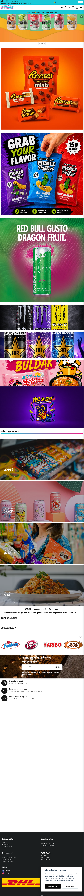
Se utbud (9, 475)
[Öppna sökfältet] (69, 7)
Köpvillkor (5, 844)
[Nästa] (47, 43)
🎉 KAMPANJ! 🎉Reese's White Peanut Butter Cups (42, 12)
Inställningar (70, 886)
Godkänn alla (52, 886)
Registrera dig (45, 857)
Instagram (8, 873)
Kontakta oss (6, 849)
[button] (55, 2)
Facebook (8, 870)
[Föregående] (36, 43)
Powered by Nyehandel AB (42, 895)
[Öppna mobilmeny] (81, 7)
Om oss (4, 842)
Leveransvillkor (7, 847)
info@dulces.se (49, 845)
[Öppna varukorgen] (77, 7)
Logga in (43, 855)
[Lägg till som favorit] (73, 7)
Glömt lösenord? (46, 859)
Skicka (57, 667)
